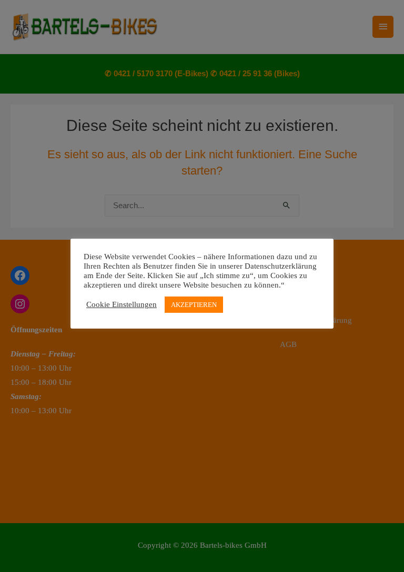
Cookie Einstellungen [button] (121, 304)
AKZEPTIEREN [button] (194, 305)
